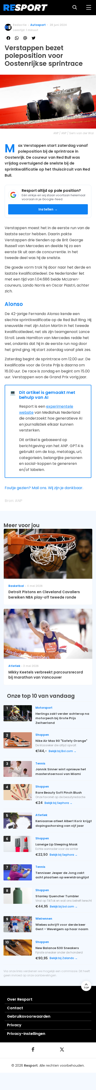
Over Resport (19, 999)
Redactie (20, 25)
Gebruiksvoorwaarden (28, 1016)
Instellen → (48, 209)
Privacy (14, 1025)
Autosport (38, 25)
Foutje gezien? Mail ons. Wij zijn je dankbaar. (44, 488)
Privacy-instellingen (26, 1033)
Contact (15, 1008)
